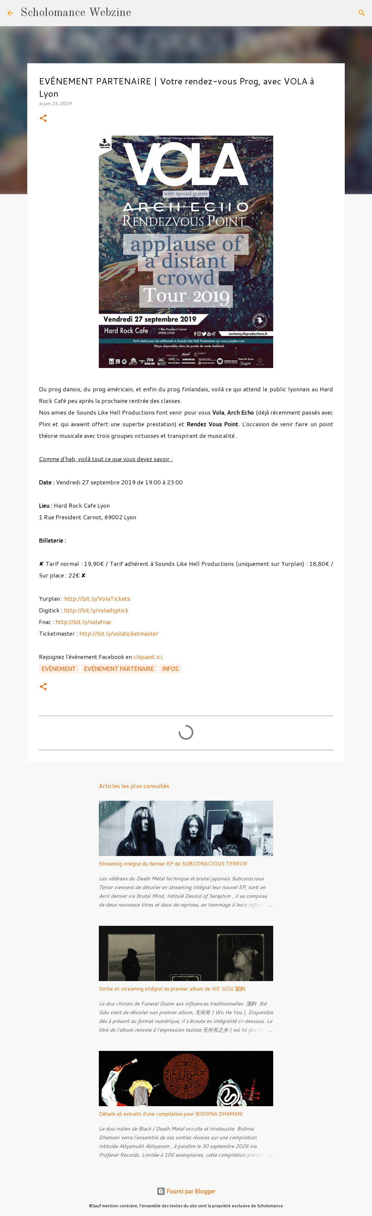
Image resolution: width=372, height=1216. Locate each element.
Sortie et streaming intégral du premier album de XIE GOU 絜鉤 (172, 988)
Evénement (59, 668)
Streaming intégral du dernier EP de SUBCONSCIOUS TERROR (173, 863)
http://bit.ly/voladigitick (96, 610)
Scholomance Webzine (75, 13)
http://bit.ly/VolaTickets (97, 598)
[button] (43, 119)
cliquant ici (147, 656)
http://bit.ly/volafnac (84, 621)
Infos (170, 668)
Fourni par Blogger (190, 1191)
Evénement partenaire (119, 668)
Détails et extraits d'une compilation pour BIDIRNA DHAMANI (171, 1113)
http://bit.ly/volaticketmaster (118, 633)
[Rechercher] (141, 13)
